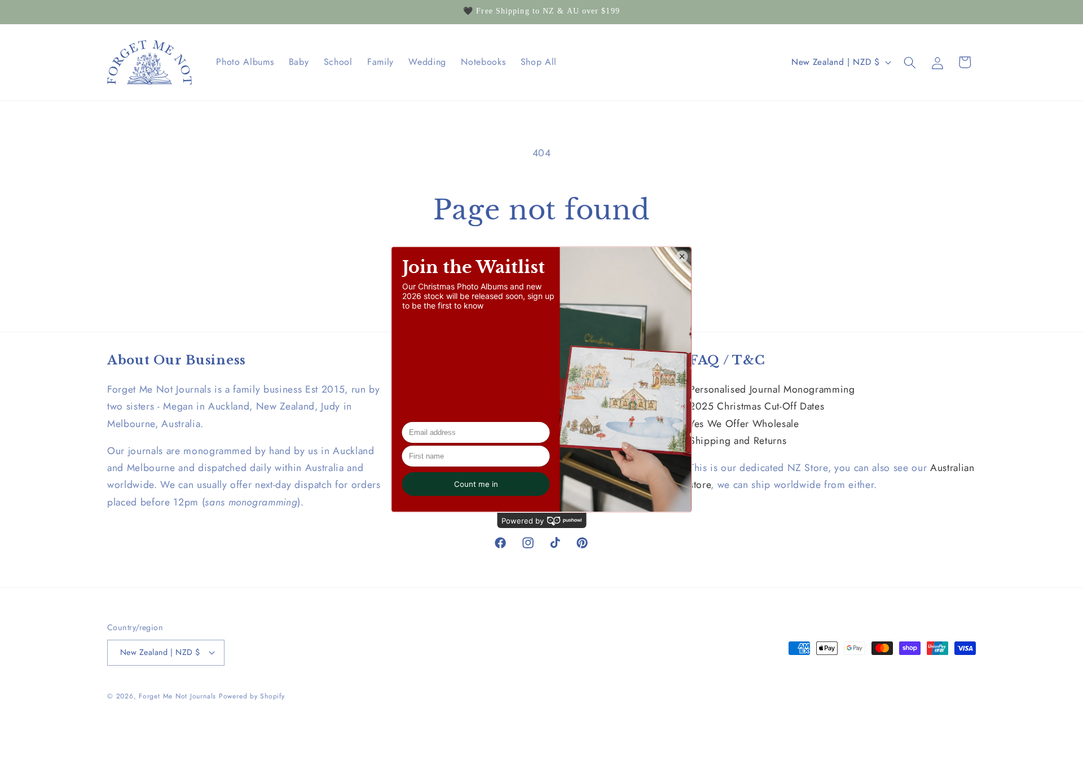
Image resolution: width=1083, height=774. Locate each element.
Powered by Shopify (252, 696)
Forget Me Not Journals (177, 696)
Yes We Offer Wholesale (744, 423)
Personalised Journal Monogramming (772, 389)
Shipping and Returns (737, 440)
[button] (909, 62)
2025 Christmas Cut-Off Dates (756, 406)
